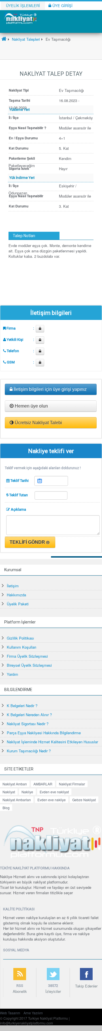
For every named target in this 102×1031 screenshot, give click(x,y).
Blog (6, 807)
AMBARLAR (42, 783)
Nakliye (27, 791)
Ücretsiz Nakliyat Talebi (38, 422)
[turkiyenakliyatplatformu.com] (20, 18)
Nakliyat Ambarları (17, 799)
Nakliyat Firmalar (72, 783)
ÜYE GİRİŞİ (62, 5)
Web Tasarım (10, 1012)
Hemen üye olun (31, 406)
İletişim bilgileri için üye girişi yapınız (49, 389)
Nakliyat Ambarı (15, 783)
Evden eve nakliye (51, 799)
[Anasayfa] (4, 39)
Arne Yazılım (33, 1012)
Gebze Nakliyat (84, 799)
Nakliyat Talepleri (25, 39)
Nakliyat (9, 791)
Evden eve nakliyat (54, 791)
